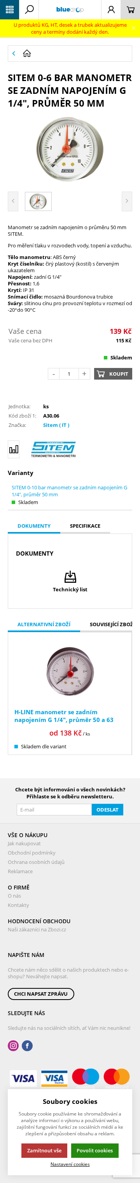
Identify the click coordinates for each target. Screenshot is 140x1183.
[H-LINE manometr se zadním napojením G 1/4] (69, 671)
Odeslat (107, 809)
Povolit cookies (95, 1150)
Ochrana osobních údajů (36, 861)
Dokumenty (34, 525)
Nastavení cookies (70, 1164)
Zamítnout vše (44, 1150)
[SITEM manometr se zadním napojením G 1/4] (70, 149)
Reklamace (20, 871)
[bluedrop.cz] (70, 9)
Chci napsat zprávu (41, 993)
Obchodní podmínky (32, 852)
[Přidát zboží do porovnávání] (13, 449)
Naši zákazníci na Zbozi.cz (37, 929)
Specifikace (85, 525)
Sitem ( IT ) (56, 425)
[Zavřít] (133, 28)
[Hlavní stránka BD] (75, 53)
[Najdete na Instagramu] (13, 1046)
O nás (14, 895)
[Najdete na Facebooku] (27, 1046)
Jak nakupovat (24, 843)
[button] (9, 9)
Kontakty (18, 904)
